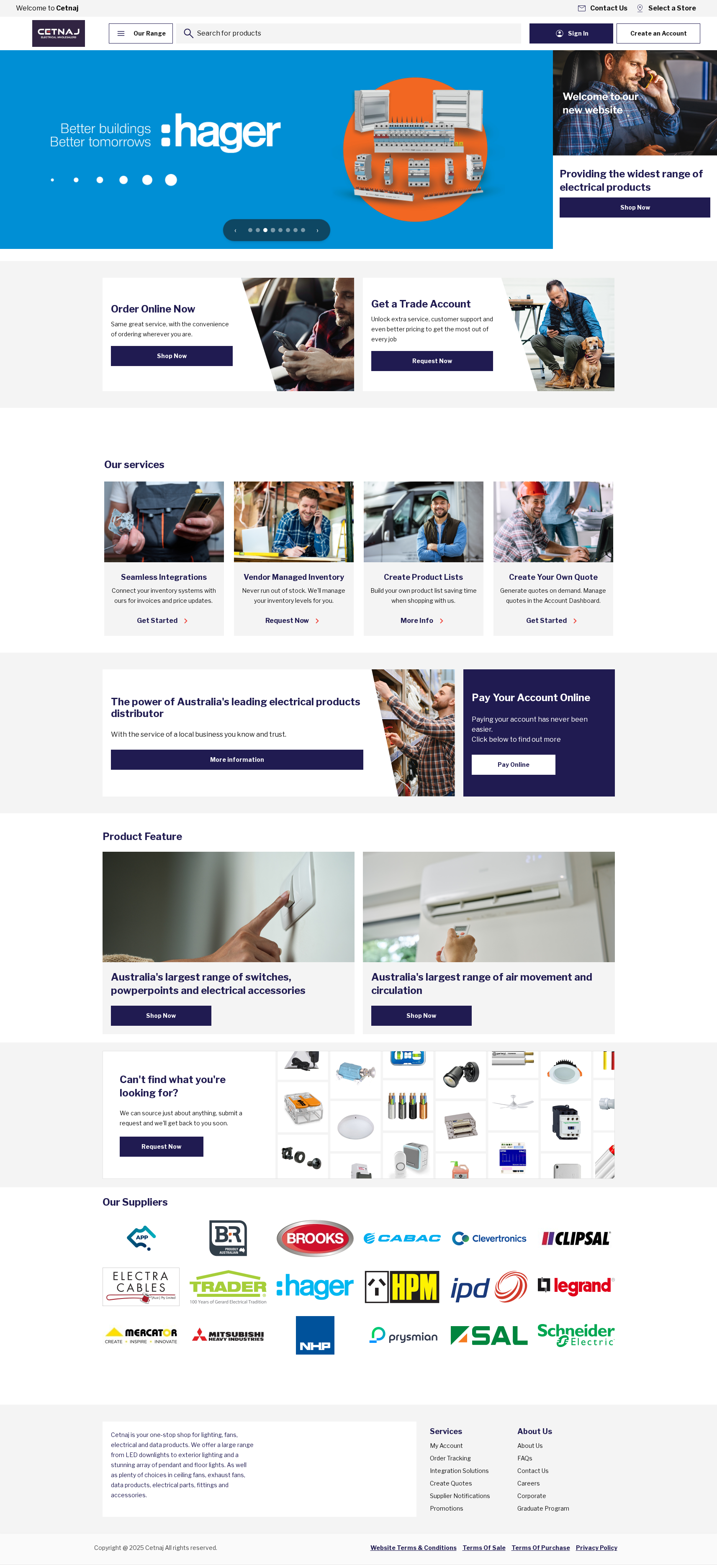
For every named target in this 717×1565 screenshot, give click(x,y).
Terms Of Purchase (540, 1547)
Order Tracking (450, 1458)
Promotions (446, 1508)
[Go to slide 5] (280, 230)
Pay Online (513, 764)
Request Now (432, 360)
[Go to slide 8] (303, 230)
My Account (446, 1445)
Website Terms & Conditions (413, 1547)
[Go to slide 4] (272, 230)
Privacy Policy (596, 1547)
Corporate (531, 1495)
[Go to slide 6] (288, 230)
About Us (530, 1445)
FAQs (524, 1458)
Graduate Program (543, 1508)
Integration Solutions (459, 1470)
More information (237, 759)
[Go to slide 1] (250, 230)
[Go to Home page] (58, 33)
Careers (528, 1483)
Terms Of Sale (484, 1547)
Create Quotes (451, 1483)
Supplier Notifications (460, 1495)
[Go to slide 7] (295, 230)
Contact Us (533, 1470)
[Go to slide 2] (258, 230)
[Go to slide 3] (265, 230)
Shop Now (635, 207)
